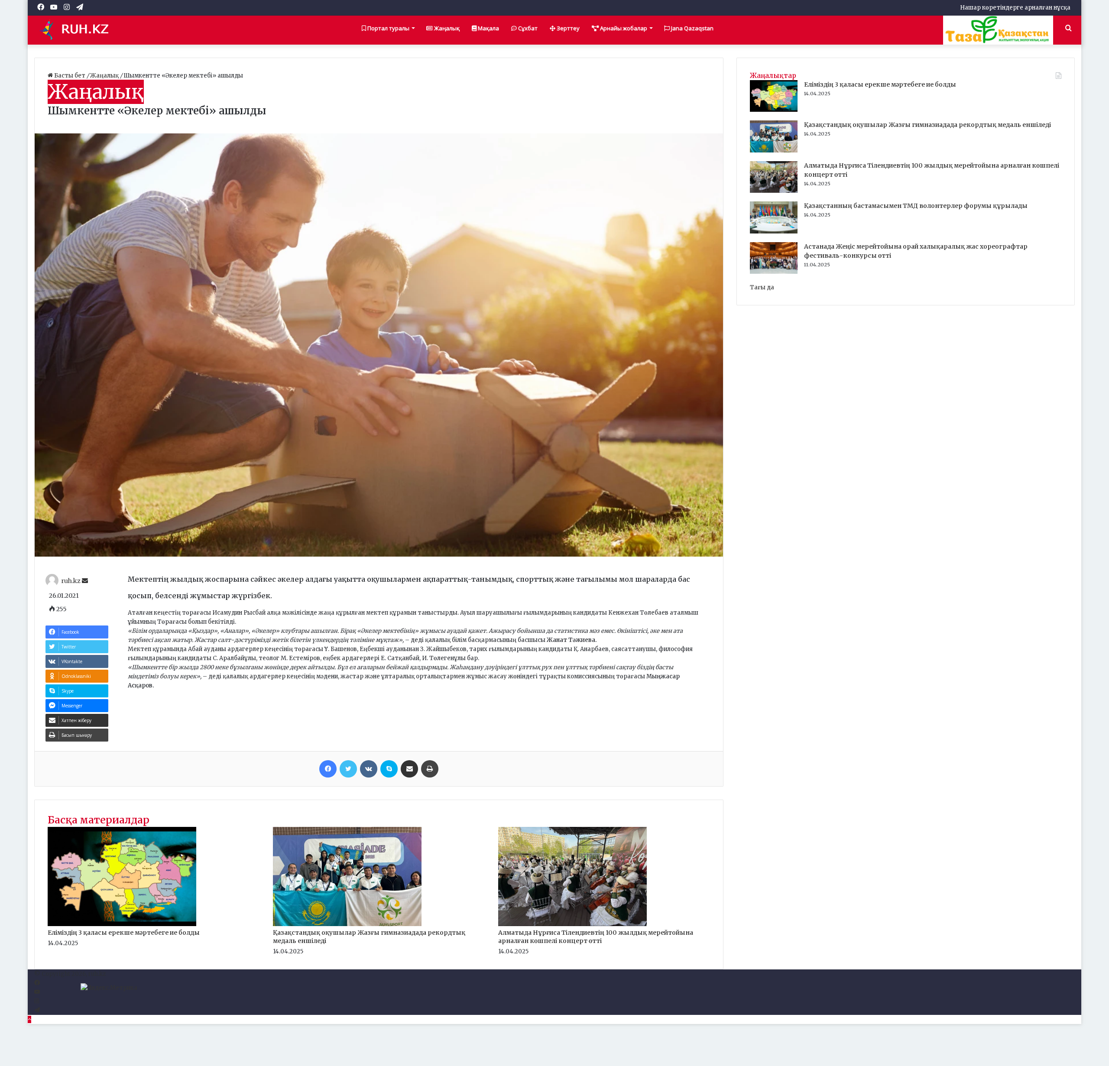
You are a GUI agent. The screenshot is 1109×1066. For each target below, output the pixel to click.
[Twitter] (348, 769)
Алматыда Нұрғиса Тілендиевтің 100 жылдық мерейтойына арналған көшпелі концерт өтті (595, 937)
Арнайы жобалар (623, 28)
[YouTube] (37, 992)
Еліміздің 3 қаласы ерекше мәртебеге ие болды (124, 932)
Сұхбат (527, 28)
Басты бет (70, 75)
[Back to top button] (29, 1019)
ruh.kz (71, 581)
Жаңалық (446, 28)
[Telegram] (37, 1010)
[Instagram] (36, 1001)
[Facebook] (328, 769)
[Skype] (389, 769)
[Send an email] (85, 581)
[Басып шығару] (429, 769)
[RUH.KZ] (77, 30)
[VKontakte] (368, 769)
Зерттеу (567, 28)
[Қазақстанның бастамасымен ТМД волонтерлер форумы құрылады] (774, 231)
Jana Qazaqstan (691, 28)
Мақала (488, 28)
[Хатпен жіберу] (409, 769)
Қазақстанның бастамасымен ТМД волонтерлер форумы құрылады (916, 206)
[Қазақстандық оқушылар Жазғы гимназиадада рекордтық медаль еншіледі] (347, 924)
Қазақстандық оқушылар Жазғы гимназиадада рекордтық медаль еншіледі (927, 125)
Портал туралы (387, 28)
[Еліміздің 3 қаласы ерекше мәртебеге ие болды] (122, 924)
